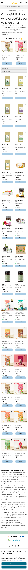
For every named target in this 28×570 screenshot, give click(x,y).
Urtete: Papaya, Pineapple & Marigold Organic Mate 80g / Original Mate (20, 426)
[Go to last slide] (3, 53)
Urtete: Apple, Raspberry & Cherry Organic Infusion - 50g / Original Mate (19, 370)
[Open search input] (21, 2)
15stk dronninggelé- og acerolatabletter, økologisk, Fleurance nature (7, 202)
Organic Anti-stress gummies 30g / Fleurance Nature (20, 230)
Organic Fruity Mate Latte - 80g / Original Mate (7, 342)
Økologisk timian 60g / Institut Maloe (7, 90)
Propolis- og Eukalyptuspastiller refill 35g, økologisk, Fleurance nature (20, 258)
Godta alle (14, 567)
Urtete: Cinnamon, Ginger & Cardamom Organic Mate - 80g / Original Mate (7, 56)
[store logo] (14, 2)
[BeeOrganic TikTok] (10, 546)
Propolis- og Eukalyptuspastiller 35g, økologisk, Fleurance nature (7, 258)
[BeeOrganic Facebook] (18, 546)
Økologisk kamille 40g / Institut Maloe (7, 174)
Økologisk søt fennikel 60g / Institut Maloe (5, 146)
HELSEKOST (17, 10)
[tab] (9, 66)
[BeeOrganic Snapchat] (15, 546)
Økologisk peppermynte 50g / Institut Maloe (20, 146)
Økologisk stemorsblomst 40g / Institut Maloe (20, 119)
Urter (22, 10)
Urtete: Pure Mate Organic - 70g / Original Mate (6, 454)
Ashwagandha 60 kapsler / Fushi (20, 286)
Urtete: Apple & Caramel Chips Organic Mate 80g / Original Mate (7, 370)
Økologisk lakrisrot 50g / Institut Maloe (7, 118)
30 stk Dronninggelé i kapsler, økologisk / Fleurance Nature (20, 202)
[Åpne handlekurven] (26, 2)
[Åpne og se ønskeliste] (23, 2)
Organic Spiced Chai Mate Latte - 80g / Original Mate (20, 342)
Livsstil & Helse (11, 10)
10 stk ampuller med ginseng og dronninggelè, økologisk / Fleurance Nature (20, 174)
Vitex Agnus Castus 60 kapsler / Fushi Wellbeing (7, 286)
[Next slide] (24, 53)
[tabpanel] (7, 53)
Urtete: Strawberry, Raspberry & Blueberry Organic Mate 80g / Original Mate (20, 454)
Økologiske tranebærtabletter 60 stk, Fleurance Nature (7, 230)
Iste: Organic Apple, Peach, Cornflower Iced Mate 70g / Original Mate (7, 314)
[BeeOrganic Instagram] (12, 546)
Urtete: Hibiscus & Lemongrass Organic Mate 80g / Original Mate (20, 56)
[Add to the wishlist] (11, 42)
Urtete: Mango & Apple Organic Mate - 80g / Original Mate (6, 426)
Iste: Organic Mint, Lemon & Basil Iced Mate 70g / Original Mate (20, 314)
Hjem (6, 10)
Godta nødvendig (14, 564)
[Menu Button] (2, 2)
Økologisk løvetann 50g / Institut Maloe (20, 90)
